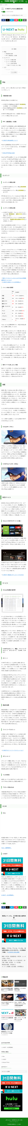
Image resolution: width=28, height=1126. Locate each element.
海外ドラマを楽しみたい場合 (14, 65)
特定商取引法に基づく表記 (17, 1119)
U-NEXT (4, 1059)
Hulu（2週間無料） (6, 847)
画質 (5, 67)
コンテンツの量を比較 (11, 59)
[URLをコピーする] (25, 20)
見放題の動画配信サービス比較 (14, 1)
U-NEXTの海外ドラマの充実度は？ (12, 282)
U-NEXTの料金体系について (10, 140)
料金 (5, 51)
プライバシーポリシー (14, 1121)
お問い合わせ (8, 1119)
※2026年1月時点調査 (13, 952)
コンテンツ (7, 57)
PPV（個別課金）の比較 (11, 55)
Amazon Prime (5, 1062)
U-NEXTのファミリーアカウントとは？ (13, 750)
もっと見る (14, 72)
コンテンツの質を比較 (11, 61)
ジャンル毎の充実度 (12, 63)
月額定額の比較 (9, 53)
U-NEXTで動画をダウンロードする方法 (13, 574)
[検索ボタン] (26, 1)
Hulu (3, 1056)
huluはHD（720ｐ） (10, 69)
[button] (3, 20)
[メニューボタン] (1, 1)
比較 (4, 11)
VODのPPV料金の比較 (9, 153)
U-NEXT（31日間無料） (7, 895)
